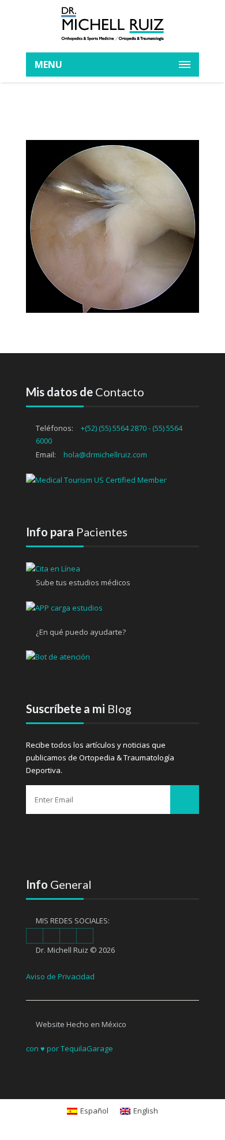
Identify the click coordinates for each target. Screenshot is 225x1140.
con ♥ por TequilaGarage (69, 1048)
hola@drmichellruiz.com (105, 454)
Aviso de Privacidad (60, 976)
